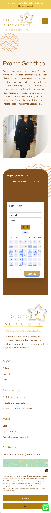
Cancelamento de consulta (16, 437)
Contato (7, 373)
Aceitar (25, 498)
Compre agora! (25, 6)
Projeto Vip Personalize (15, 402)
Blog (5, 379)
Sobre (6, 368)
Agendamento (10, 431)
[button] (47, 470)
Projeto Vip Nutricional (14, 397)
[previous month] (23, 227)
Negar (25, 505)
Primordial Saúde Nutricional (17, 408)
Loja (5, 425)
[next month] (27, 227)
